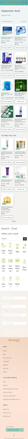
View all (14, 221)
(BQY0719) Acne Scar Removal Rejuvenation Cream (6, 153)
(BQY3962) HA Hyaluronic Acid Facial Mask (7, 94)
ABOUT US (6, 409)
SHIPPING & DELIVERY (9, 396)
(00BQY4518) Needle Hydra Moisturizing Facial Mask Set (6, 67)
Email (4, 311)
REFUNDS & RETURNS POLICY (11, 399)
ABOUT (5, 372)
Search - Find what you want (9, 231)
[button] (2, 2)
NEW (4, 354)
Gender (4, 320)
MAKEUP (5, 365)
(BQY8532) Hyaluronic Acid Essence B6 (7, 38)
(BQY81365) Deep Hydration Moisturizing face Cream (21, 181)
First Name (6, 295)
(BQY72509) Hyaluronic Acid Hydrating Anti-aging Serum (20, 67)
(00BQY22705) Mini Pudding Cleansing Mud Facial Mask (7, 120)
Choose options (7, 47)
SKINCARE (6, 361)
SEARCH (5, 385)
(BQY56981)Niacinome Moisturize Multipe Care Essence (20, 94)
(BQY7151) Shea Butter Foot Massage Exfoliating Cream (7, 208)
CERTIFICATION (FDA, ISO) (10, 389)
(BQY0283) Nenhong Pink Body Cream (6, 181)
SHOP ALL (6, 368)
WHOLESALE (6, 416)
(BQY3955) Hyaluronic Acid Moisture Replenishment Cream (20, 39)
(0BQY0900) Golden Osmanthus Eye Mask (20, 153)
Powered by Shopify (20, 438)
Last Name (6, 303)
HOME (4, 351)
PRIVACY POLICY (8, 392)
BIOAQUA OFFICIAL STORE (12, 438)
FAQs (4, 382)
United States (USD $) (13, 429)
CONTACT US (7, 412)
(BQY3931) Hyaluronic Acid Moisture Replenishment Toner (20, 120)
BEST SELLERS (7, 358)
